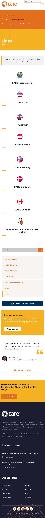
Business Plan (6, 486)
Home (3, 36)
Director (27, 486)
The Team (28, 489)
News (26, 493)
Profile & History (10, 265)
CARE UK (22, 125)
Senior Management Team (14, 282)
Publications (6, 493)
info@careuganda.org (17, 20)
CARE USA (22, 102)
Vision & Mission (10, 271)
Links (6, 294)
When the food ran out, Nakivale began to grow (20, 454)
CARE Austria (22, 144)
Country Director (10, 259)
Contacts (28, 497)
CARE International (22, 83)
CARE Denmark (22, 187)
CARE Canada (22, 209)
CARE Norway (22, 167)
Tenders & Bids (7, 489)
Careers (7, 288)
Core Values (9, 277)
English (29, 1)
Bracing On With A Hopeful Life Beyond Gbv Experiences (18, 463)
